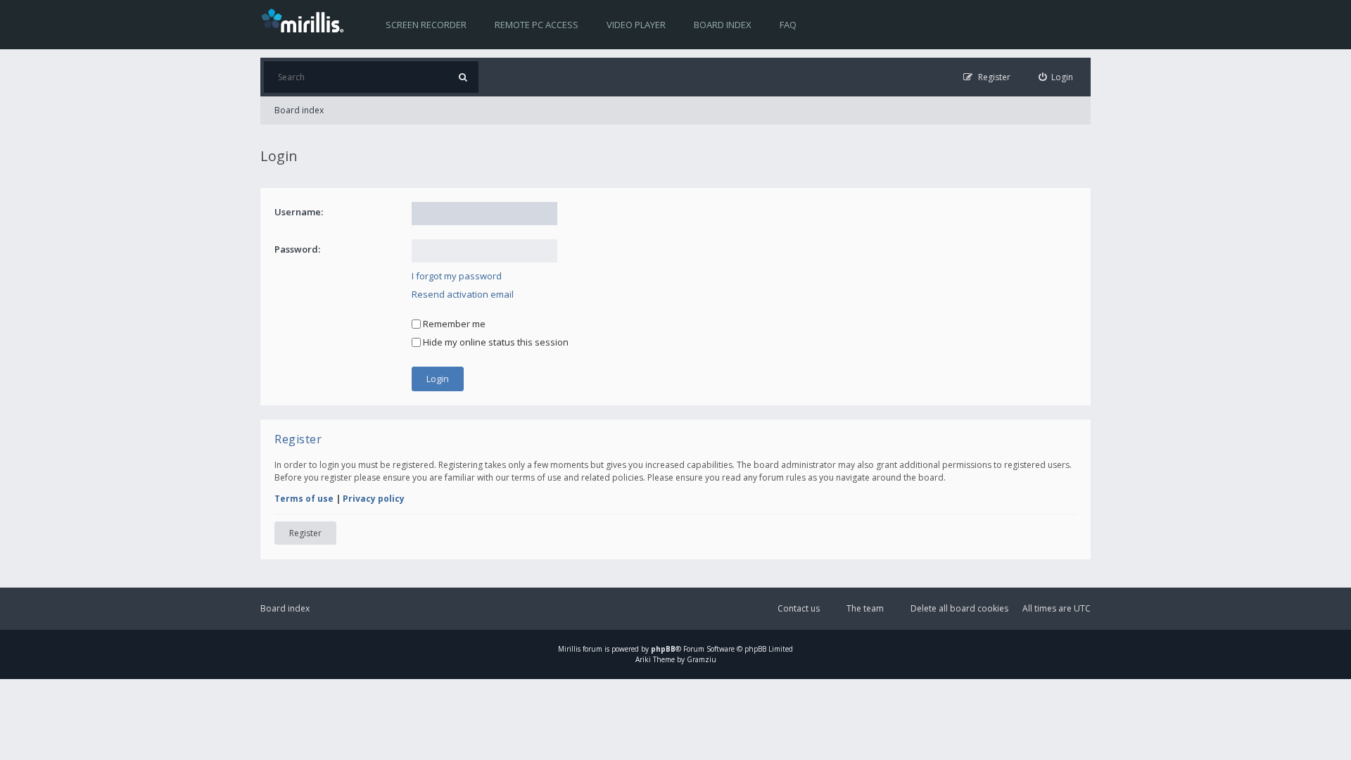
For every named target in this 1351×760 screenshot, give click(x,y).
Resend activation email (463, 294)
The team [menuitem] (865, 608)
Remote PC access (536, 24)
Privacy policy (374, 499)
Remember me (453, 323)
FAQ (788, 24)
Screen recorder (426, 24)
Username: (298, 211)
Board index (722, 24)
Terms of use (304, 499)
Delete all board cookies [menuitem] (959, 608)
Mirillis (569, 649)
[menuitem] (1056, 77)
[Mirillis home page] (305, 19)
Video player (636, 24)
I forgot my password (457, 276)
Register (305, 533)
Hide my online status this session (495, 342)
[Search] (462, 77)
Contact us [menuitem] (799, 608)
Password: (297, 249)
